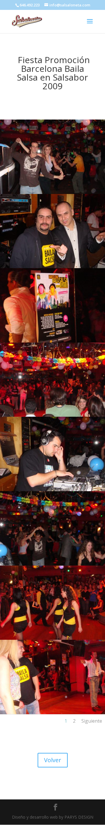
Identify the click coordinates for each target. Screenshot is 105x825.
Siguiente (91, 721)
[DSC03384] (52, 564)
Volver (52, 760)
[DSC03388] (52, 415)
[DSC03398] (52, 638)
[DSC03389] (52, 266)
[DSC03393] (52, 712)
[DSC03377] (52, 489)
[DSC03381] (52, 192)
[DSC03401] (52, 341)
